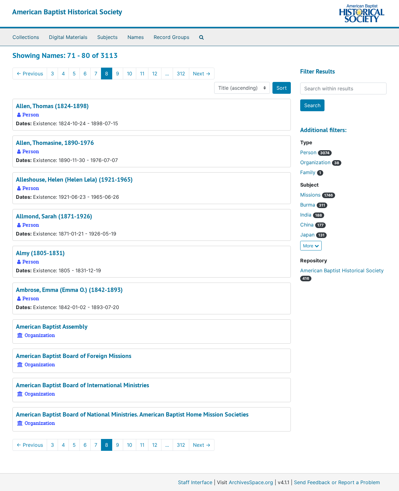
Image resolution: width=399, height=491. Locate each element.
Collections (25, 37)
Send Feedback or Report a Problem (337, 482)
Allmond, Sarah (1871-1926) (54, 216)
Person (309, 152)
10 (129, 73)
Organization (316, 162)
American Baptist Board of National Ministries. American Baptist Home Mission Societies (132, 414)
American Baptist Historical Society (67, 12)
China (307, 225)
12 (154, 73)
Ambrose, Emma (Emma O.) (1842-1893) (69, 290)
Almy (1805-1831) (40, 253)
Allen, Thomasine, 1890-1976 (55, 143)
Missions (311, 195)
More (309, 245)
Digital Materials (68, 37)
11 (142, 73)
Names (135, 37)
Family (308, 172)
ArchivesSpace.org (251, 482)
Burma (308, 205)
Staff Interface (195, 482)
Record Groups (171, 37)
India (306, 215)
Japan (308, 234)
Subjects (107, 37)
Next (201, 73)
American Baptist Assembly (52, 326)
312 (181, 73)
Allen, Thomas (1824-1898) (52, 106)
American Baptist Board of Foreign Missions (73, 356)
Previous (30, 73)
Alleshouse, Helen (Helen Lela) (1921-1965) (74, 179)
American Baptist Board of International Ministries (82, 385)
